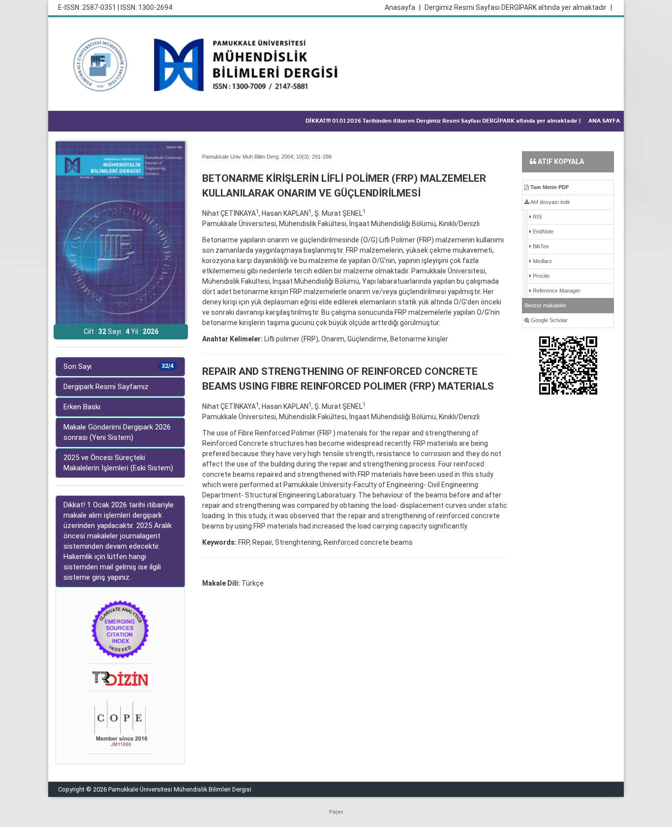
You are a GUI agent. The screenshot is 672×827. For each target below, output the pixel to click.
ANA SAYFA (604, 121)
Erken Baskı (81, 406)
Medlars (541, 261)
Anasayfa (403, 7)
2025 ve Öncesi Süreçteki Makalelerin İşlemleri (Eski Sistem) (118, 462)
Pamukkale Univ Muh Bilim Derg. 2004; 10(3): (256, 157)
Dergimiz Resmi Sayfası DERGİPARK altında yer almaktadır (518, 7)
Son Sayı (118, 366)
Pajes (336, 812)
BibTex (540, 246)
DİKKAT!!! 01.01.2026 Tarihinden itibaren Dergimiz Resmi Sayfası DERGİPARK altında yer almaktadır (442, 121)
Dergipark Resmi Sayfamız (106, 386)
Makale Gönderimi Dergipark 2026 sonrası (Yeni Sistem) (117, 432)
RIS (536, 217)
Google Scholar (548, 320)
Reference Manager (555, 291)
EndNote (542, 231)
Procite (540, 276)
